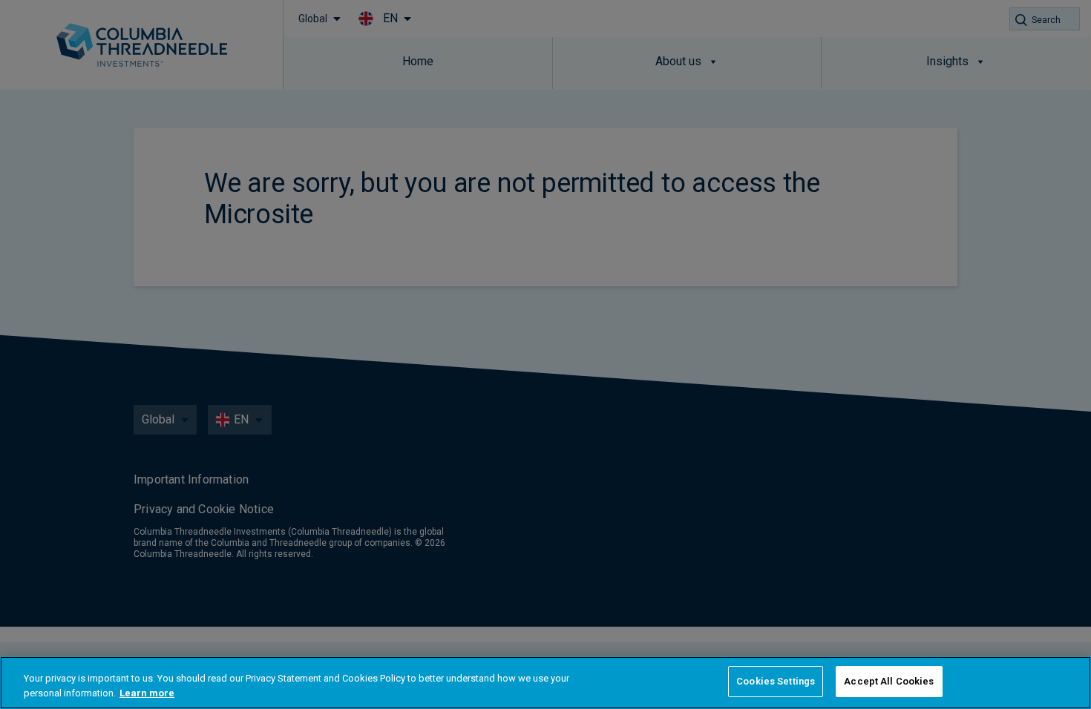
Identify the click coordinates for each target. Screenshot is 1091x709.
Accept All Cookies (889, 681)
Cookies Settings (775, 681)
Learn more (146, 693)
